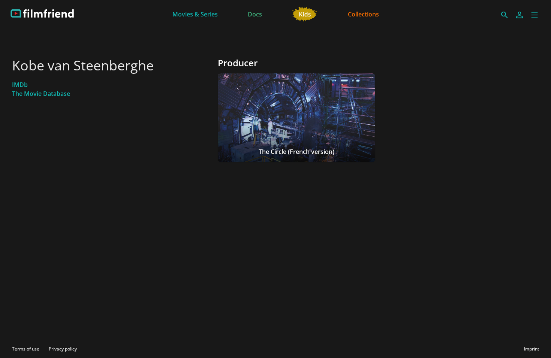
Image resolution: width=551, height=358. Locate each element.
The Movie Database (41, 94)
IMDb (20, 85)
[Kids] (305, 13)
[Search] (504, 14)
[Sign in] (519, 14)
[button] (534, 14)
